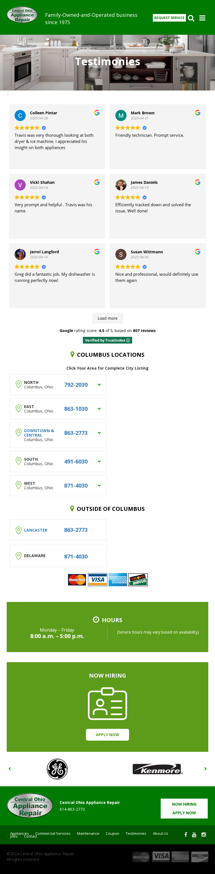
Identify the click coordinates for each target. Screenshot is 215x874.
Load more (108, 318)
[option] (57, 769)
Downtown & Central (39, 433)
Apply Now (107, 734)
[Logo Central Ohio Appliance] (24, 14)
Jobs (14, 836)
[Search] (191, 18)
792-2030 (76, 384)
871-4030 (76, 485)
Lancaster (35, 530)
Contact (30, 836)
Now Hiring (184, 808)
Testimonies (136, 833)
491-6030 (76, 461)
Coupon (112, 833)
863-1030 (76, 408)
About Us (160, 833)
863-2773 (76, 433)
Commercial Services (53, 833)
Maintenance (88, 833)
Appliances (19, 833)
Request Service (169, 17)
